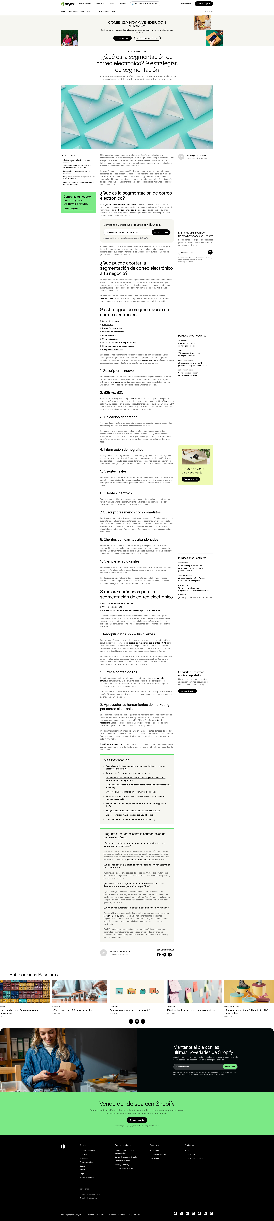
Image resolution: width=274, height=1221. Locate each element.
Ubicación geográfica (112, 328)
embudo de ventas (121, 382)
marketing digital (148, 360)
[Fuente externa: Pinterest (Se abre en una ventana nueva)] (211, 1213)
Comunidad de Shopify (124, 1168)
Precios (112, 4)
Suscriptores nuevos (111, 321)
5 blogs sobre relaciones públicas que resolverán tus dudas (133, 810)
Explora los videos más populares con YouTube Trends (131, 815)
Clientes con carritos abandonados (118, 346)
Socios (82, 1166)
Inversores (84, 1158)
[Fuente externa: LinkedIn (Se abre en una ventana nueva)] (205, 1213)
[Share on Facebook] (159, 955)
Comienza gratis (204, 4)
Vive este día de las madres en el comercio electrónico (131, 792)
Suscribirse (230, 1067)
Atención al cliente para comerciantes (124, 1151)
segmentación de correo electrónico (119, 204)
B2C (165, 401)
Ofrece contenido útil (112, 607)
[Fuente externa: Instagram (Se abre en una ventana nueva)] (193, 1213)
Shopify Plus (190, 1154)
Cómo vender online (76, 11)
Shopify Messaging (113, 744)
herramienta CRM (111, 916)
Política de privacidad (116, 1215)
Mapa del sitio (134, 1215)
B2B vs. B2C (107, 325)
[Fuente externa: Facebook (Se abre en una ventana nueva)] (175, 1213)
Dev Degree (154, 1158)
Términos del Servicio (95, 1215)
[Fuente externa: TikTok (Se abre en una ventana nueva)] (199, 1213)
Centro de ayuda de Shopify (126, 1157)
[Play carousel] (137, 1021)
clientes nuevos (107, 298)
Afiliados (83, 1170)
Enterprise (123, 4)
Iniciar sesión (186, 4)
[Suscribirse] (210, 252)
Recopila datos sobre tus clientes (117, 603)
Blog (63, 11)
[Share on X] (164, 955)
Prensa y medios (86, 1162)
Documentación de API (159, 1154)
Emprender (91, 11)
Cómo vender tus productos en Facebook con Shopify (130, 819)
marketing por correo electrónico (130, 210)
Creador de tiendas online (90, 1194)
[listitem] (137, 997)
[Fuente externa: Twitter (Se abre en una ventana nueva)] (181, 1213)
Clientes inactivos (110, 339)
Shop (187, 1150)
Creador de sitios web (88, 1198)
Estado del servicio (87, 1177)
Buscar (207, 11)
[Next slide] (143, 1021)
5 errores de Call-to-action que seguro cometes (128, 773)
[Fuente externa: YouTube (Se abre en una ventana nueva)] (187, 1213)
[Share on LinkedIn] (170, 955)
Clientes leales (109, 335)
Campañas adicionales (112, 349)
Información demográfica (113, 332)
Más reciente (104, 11)
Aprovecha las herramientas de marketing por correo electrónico (132, 610)
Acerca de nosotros (87, 1150)
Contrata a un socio (122, 1161)
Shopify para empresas (194, 1158)
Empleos (83, 1154)
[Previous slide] (131, 1021)
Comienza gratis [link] (161, 232)
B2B (135, 398)
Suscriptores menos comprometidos (119, 342)
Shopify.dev (154, 1150)
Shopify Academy (122, 1165)
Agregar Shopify (187, 691)
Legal (82, 1174)
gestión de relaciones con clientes (142, 859)
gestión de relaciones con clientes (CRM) (147, 643)
